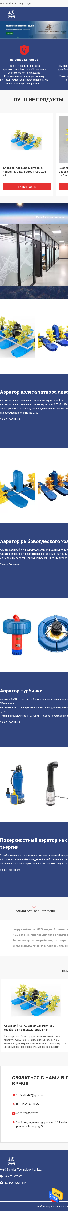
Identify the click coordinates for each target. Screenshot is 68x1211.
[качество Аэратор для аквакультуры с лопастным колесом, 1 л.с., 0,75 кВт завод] (26, 139)
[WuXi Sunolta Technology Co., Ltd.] (11, 14)
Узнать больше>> (10, 419)
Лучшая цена (27, 186)
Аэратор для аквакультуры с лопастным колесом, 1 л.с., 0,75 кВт (24, 171)
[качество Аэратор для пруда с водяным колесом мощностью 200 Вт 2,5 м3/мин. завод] (17, 486)
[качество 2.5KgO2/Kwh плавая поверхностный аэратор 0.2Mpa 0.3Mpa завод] (17, 635)
